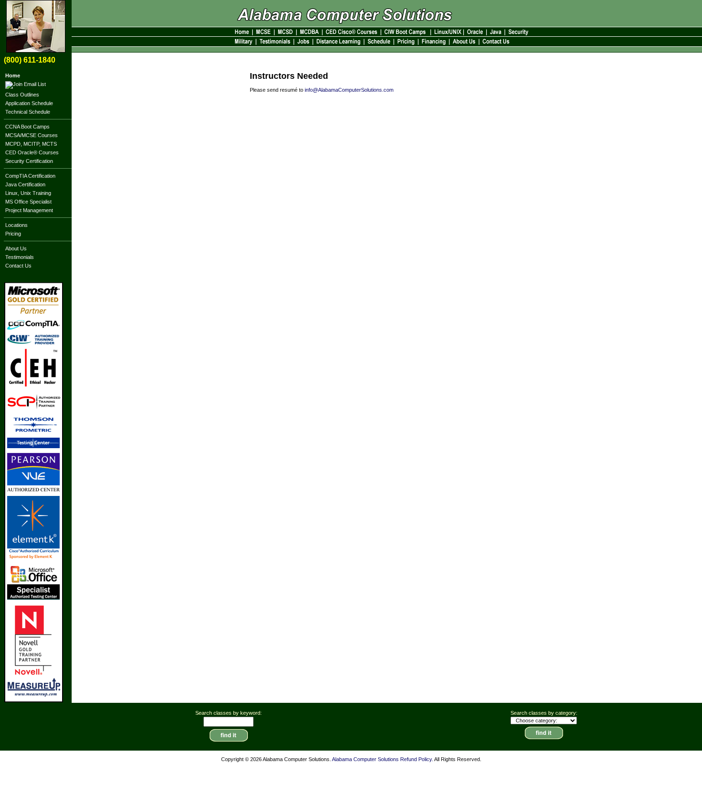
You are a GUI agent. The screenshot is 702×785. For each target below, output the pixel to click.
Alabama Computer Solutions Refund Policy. (382, 759)
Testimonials (19, 257)
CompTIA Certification (30, 176)
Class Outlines (22, 94)
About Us (16, 248)
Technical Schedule (27, 112)
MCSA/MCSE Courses (31, 135)
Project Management (29, 210)
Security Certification (29, 161)
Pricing (13, 234)
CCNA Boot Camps (27, 126)
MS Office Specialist (28, 201)
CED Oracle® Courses (32, 152)
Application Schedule (29, 103)
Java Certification (25, 184)
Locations (16, 225)
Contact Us (18, 266)
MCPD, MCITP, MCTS (31, 144)
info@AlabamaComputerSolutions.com (349, 90)
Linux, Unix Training (28, 193)
